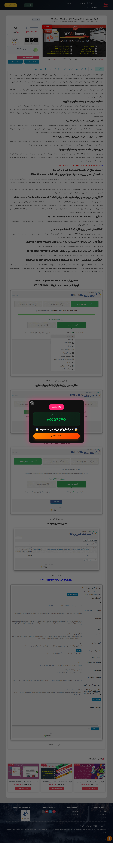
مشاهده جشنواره (56, 436)
